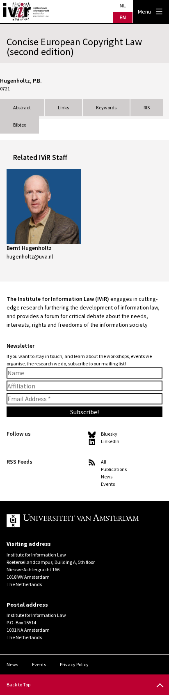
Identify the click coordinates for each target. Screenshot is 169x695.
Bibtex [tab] (19, 125)
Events (108, 484)
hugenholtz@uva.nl (30, 256)
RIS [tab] (147, 107)
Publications (114, 469)
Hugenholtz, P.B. (21, 80)
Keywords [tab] (106, 107)
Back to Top (18, 684)
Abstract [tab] (22, 107)
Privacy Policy (74, 664)
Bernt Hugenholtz (29, 248)
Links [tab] (63, 107)
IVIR (26, 11)
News (106, 476)
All (103, 462)
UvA (78, 520)
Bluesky (109, 434)
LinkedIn (110, 441)
